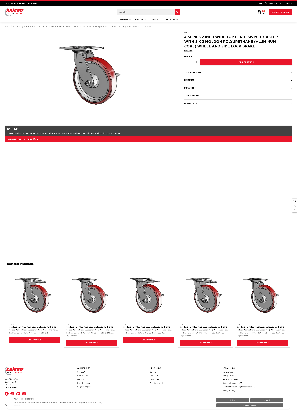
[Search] (177, 12)
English (287, 3)
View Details (34, 340)
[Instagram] (24, 394)
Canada (271, 3)
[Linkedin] (18, 394)
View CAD (188, 51)
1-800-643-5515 (11, 388)
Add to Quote (246, 62)
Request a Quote (280, 12)
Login (259, 3)
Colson (186, 33)
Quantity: (188, 56)
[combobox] (286, 3)
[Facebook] (7, 394)
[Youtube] (12, 394)
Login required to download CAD (22, 139)
